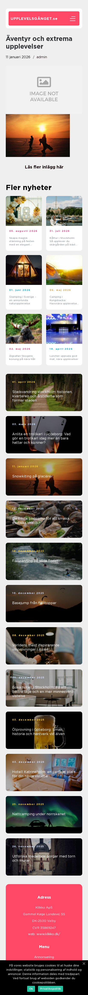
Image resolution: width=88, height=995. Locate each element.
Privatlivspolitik (50, 988)
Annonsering (44, 957)
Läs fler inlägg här (44, 167)
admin (42, 57)
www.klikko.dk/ (48, 934)
